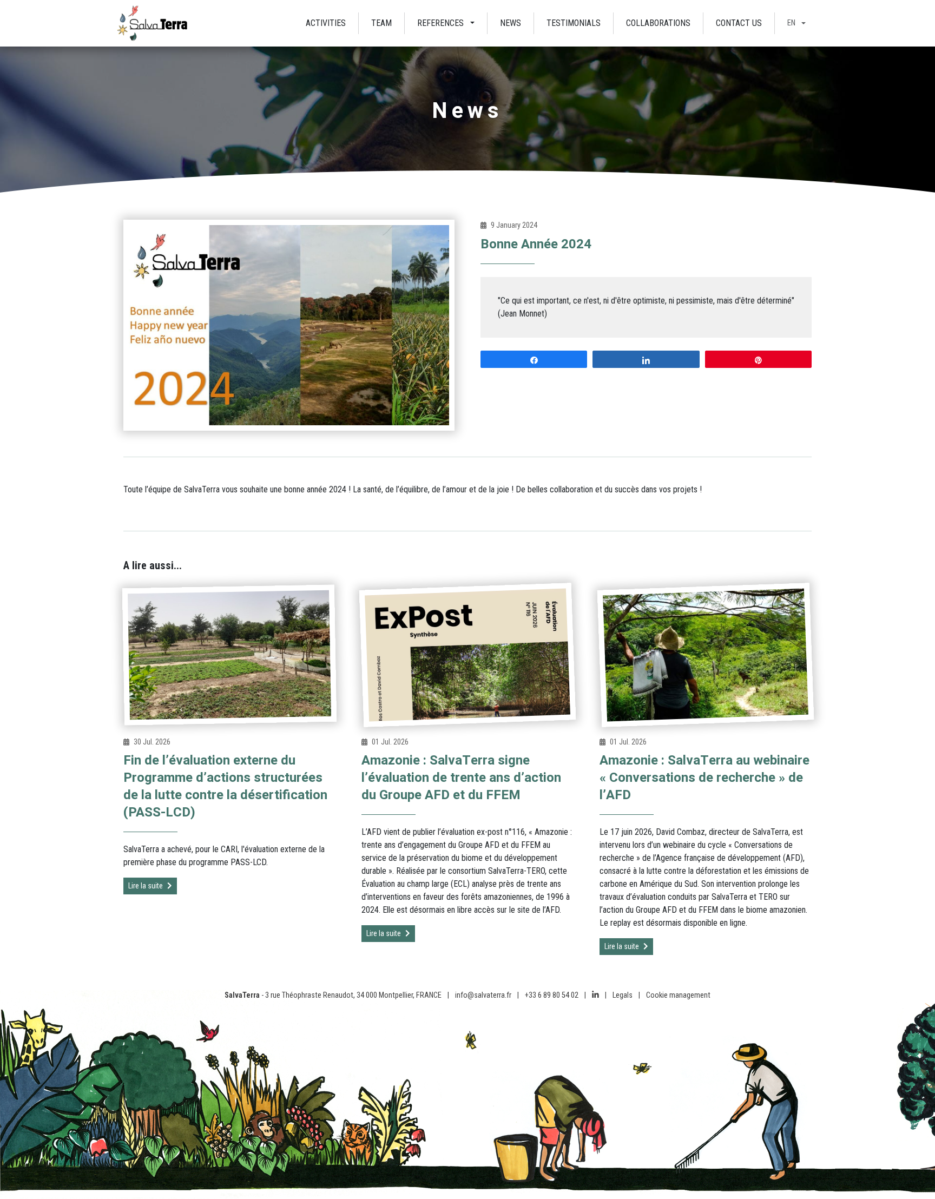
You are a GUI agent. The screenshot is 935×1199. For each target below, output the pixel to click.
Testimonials (573, 23)
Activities (326, 23)
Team (381, 23)
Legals (623, 995)
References (440, 23)
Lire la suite (145, 885)
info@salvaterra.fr (483, 995)
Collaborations (658, 23)
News (510, 23)
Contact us (739, 23)
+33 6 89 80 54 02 (551, 995)
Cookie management (678, 995)
